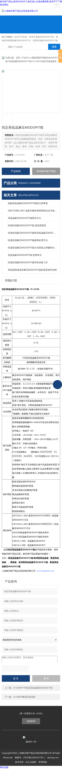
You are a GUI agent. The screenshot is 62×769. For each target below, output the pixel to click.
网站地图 (4, 767)
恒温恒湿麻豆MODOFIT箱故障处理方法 (28, 240)
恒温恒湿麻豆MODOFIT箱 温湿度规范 (27, 225)
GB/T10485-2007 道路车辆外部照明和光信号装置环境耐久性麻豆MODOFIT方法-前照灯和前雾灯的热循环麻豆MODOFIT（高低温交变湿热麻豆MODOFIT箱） (32, 210)
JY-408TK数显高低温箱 (24, 697)
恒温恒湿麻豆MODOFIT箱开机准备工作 (28, 262)
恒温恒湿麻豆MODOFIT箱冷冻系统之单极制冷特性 (32, 247)
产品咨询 (16, 171)
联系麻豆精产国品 (46, 171)
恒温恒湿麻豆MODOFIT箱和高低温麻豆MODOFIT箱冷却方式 (32, 233)
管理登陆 (43, 762)
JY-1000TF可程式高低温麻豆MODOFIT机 (33, 688)
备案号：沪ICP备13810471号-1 (30, 757)
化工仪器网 (31, 762)
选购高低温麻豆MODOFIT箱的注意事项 (28, 203)
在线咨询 (31, 721)
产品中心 (26, 57)
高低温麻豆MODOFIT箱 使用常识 (25, 255)
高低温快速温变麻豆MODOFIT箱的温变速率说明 (32, 270)
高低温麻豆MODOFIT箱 (20, 61)
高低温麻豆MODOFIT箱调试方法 (24, 218)
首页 (18, 57)
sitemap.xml (53, 757)
